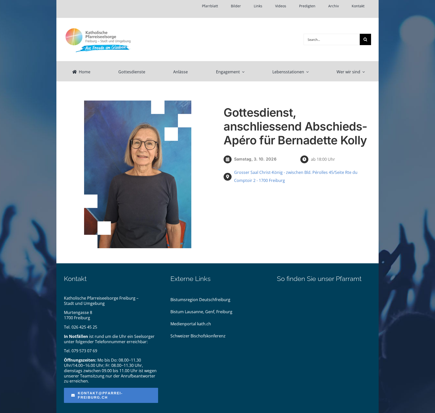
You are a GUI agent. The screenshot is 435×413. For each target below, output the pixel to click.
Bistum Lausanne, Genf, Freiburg (201, 311)
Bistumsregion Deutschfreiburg (200, 299)
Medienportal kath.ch (190, 324)
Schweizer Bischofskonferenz (198, 336)
